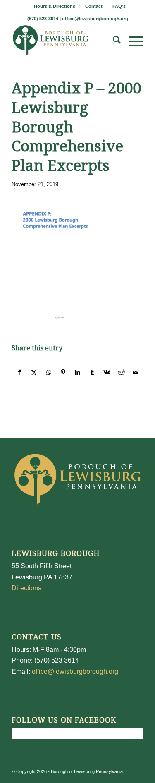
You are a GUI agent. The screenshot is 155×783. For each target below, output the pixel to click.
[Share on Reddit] (121, 372)
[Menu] (132, 41)
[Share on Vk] (107, 372)
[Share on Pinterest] (63, 372)
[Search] (113, 41)
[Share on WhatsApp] (49, 372)
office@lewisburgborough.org (95, 18)
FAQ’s (119, 6)
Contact (94, 6)
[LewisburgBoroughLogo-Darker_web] (64, 41)
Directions (26, 587)
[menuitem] (55, 6)
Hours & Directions (54, 6)
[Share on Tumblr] (92, 372)
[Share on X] (34, 372)
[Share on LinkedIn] (78, 372)
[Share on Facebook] (19, 372)
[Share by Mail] (136, 372)
